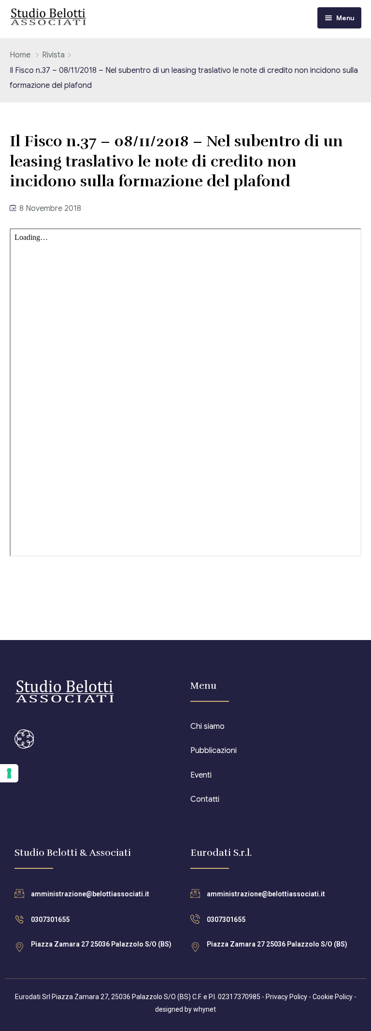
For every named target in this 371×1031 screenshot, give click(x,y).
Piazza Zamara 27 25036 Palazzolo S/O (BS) (101, 944)
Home (20, 55)
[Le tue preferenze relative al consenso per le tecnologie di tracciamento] (9, 773)
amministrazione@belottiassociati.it (90, 894)
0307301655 (50, 919)
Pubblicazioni (213, 750)
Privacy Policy (286, 997)
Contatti (204, 799)
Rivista (53, 55)
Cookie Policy (333, 997)
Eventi (201, 775)
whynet (204, 1009)
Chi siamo (207, 726)
